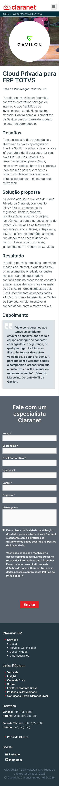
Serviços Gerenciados (23, 647)
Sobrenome (10, 446)
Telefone (8, 470)
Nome (7, 433)
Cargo (7, 483)
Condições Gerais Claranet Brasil (28, 696)
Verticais (12, 672)
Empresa (8, 495)
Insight (11, 676)
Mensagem (10, 507)
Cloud (13, 643)
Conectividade (19, 651)
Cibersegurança (19, 655)
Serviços (12, 639)
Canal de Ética (16, 680)
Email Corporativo (14, 458)
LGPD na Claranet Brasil (22, 688)
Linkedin (14, 754)
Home (6, 14)
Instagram (15, 759)
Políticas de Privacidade (22, 692)
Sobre (11, 684)
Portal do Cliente (17, 737)
